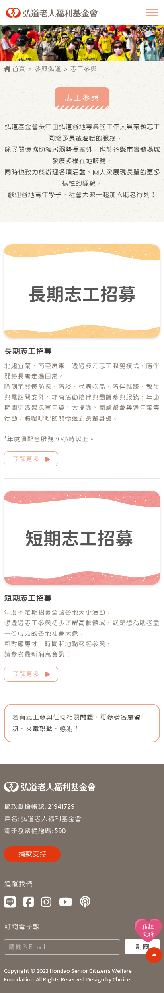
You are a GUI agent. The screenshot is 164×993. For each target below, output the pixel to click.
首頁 (17, 69)
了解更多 (25, 459)
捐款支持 (32, 854)
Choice (121, 980)
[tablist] (82, 496)
